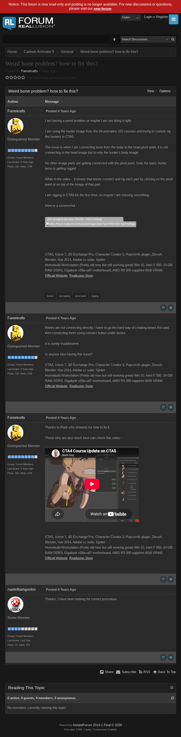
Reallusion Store (81, 275)
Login (148, 17)
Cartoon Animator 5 (39, 52)
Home (12, 52)
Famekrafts (29, 71)
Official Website (56, 275)
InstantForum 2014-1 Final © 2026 (97, 725)
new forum (102, 9)
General (67, 52)
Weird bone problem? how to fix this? (109, 52)
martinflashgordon (22, 589)
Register (162, 17)
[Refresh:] (172, 698)
